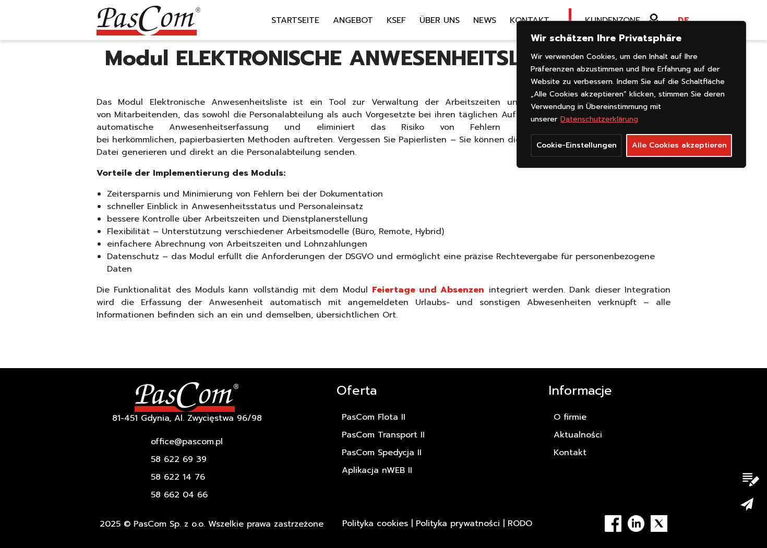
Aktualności (578, 435)
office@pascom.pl (187, 441)
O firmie (570, 417)
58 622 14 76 (178, 477)
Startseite (295, 20)
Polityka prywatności (458, 523)
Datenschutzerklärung (599, 119)
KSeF (396, 20)
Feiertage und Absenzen (428, 290)
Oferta (357, 390)
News (484, 20)
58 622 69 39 (179, 459)
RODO (520, 523)
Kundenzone (612, 20)
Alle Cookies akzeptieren (679, 145)
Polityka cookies (375, 523)
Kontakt (529, 20)
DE (683, 20)
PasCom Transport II (383, 435)
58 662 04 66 (179, 495)
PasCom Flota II (373, 417)
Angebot (353, 20)
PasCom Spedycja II (382, 452)
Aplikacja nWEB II (377, 470)
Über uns (440, 20)
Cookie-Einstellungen (576, 145)
